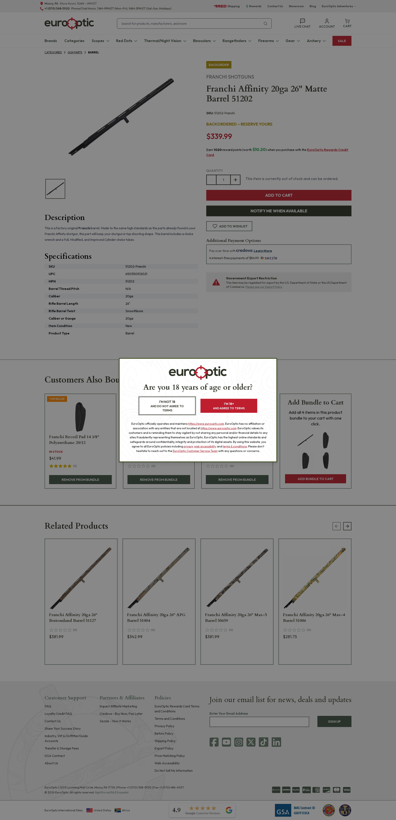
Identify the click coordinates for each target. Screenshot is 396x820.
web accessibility (205, 446)
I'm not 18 (167, 406)
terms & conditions (235, 446)
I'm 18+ (229, 406)
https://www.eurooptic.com (206, 424)
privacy (188, 446)
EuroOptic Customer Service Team (195, 451)
